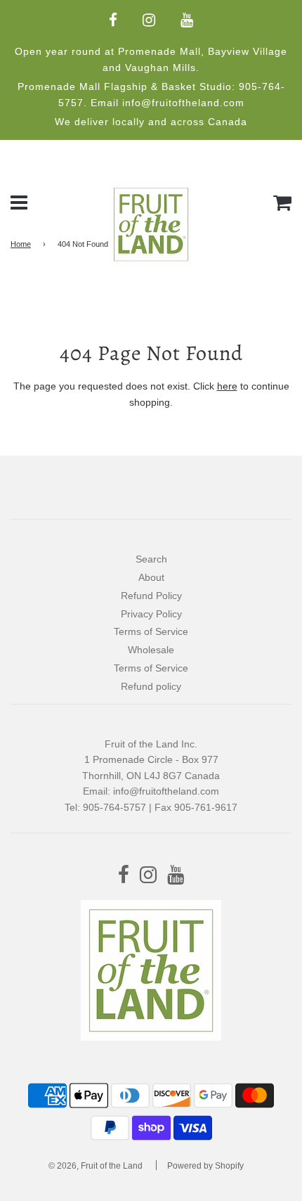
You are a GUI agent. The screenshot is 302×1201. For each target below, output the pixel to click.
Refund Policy (151, 595)
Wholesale (151, 649)
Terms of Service (151, 631)
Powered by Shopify (205, 1166)
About (151, 577)
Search (151, 559)
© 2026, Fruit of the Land (95, 1166)
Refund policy (151, 686)
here (227, 386)
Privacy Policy (151, 613)
